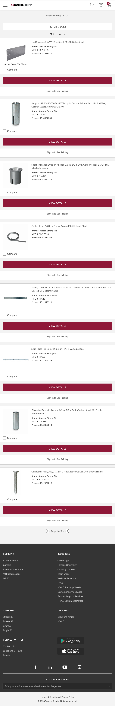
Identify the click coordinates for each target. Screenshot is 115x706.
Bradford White (66, 616)
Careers (7, 564)
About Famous (10, 560)
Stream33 (8, 616)
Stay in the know (57, 679)
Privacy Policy (67, 697)
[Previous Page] (48, 531)
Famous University (67, 564)
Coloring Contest (66, 569)
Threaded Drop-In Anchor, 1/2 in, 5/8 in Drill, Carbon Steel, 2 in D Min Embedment (66, 412)
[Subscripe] (107, 686)
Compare (12, 69)
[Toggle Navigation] (5, 5)
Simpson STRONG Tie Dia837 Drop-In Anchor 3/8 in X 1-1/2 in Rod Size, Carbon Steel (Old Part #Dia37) (68, 105)
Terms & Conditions (50, 697)
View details (57, 80)
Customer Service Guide (70, 591)
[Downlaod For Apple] (70, 651)
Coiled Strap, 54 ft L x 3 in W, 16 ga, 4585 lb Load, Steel (59, 226)
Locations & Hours (12, 650)
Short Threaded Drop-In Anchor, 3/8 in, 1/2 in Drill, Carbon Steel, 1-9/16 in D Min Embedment (70, 166)
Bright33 (7, 630)
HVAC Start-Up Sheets (69, 587)
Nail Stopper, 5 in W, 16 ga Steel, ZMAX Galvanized (57, 41)
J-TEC (6, 578)
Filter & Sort (57, 26)
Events (6, 655)
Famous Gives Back (13, 569)
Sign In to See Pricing (57, 90)
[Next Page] (67, 531)
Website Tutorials (67, 578)
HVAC (61, 621)
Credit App (63, 560)
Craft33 (7, 625)
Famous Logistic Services (70, 596)
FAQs (60, 582)
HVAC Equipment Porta (70, 600)
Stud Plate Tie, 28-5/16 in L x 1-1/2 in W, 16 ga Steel (57, 348)
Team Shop (63, 573)
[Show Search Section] (92, 5)
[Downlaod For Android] (70, 640)
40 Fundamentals (12, 573)
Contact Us (9, 646)
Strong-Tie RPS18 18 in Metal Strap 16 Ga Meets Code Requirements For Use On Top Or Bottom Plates (71, 289)
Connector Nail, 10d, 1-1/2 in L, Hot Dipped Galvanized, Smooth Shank (67, 471)
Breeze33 (8, 621)
